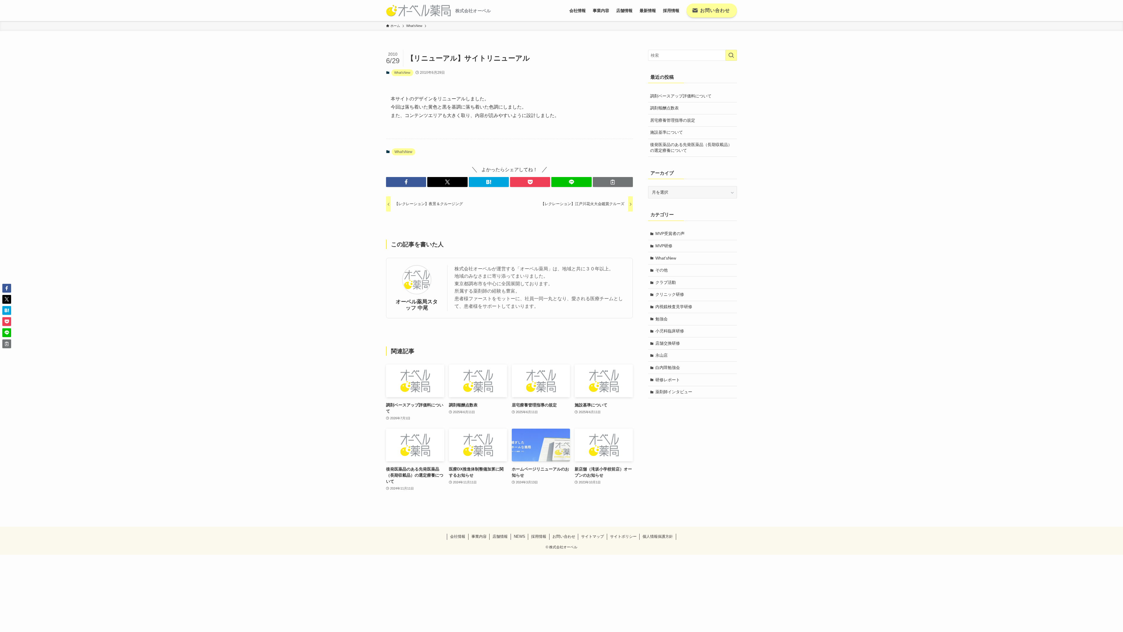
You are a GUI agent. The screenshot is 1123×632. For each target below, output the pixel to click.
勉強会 (661, 319)
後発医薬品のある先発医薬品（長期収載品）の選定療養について (691, 147)
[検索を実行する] (731, 55)
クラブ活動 (665, 282)
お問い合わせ (563, 536)
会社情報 (457, 536)
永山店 (661, 355)
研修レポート (667, 379)
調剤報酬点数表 (664, 108)
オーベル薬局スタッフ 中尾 (417, 305)
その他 (661, 270)
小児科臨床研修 (669, 331)
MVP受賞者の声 (670, 233)
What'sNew (402, 72)
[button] (406, 182)
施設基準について (666, 132)
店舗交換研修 (667, 343)
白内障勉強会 (667, 367)
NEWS (519, 536)
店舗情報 (500, 536)
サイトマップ (592, 536)
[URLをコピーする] (613, 182)
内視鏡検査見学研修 (673, 306)
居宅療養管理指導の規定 (672, 120)
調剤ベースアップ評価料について (681, 96)
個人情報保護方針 (658, 536)
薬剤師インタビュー (673, 391)
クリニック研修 (669, 294)
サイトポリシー (623, 536)
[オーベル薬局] (418, 10)
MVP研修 (663, 245)
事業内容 (479, 536)
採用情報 (538, 536)
